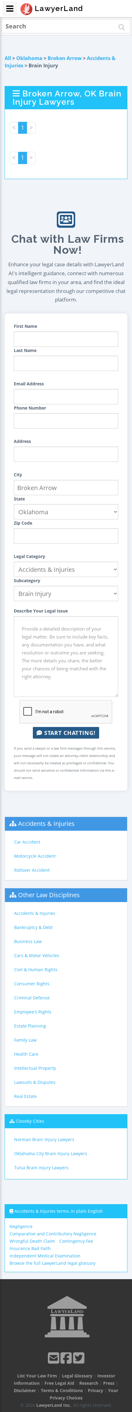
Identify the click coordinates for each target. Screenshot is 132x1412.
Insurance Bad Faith (30, 1248)
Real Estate (25, 1096)
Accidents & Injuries (46, 823)
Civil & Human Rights (35, 969)
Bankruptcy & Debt (33, 927)
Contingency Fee (76, 1241)
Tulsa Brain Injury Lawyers (41, 1167)
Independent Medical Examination (45, 1256)
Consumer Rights (31, 984)
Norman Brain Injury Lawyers (44, 1139)
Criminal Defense (32, 998)
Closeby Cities (30, 1121)
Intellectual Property (35, 1068)
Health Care (26, 1054)
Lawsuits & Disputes (35, 1082)
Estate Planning (30, 1026)
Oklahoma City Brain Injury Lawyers (50, 1153)
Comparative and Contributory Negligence (53, 1234)
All (8, 58)
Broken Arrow (65, 58)
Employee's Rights (32, 1012)
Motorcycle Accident (35, 856)
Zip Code (23, 523)
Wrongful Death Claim (32, 1241)
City (18, 475)
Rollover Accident (32, 870)
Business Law (28, 941)
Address (22, 441)
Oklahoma (29, 58)
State (19, 499)
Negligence (21, 1226)
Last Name (25, 350)
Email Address (29, 384)
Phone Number (30, 408)
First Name (25, 326)
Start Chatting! (68, 732)
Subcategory (27, 580)
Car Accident (27, 842)
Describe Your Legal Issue (41, 611)
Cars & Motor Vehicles (36, 955)
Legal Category (29, 556)
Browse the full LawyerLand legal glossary (52, 1263)
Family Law (25, 1040)
